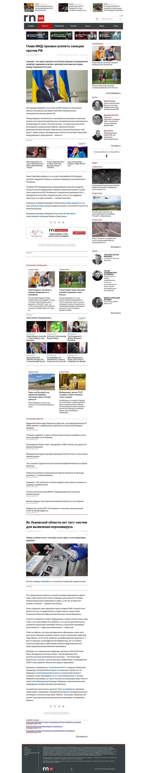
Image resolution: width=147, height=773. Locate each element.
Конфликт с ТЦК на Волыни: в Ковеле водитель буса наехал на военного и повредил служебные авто (56, 483)
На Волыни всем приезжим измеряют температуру (44, 726)
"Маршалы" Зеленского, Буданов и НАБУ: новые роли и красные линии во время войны (112, 121)
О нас (26, 747)
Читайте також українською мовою (67, 55)
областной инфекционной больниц (41, 681)
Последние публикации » (36, 265)
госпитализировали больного (48, 673)
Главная (31, 26)
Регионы (73, 26)
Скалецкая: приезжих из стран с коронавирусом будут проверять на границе (53, 722)
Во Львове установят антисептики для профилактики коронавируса (50, 731)
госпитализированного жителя (70, 676)
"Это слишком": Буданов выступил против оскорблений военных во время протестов (56, 464)
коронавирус (64, 713)
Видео (101, 26)
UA (120, 15)
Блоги (116, 26)
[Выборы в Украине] (110, 39)
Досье (87, 26)
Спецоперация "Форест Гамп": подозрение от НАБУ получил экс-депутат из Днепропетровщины (56, 446)
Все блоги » (116, 146)
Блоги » (95, 97)
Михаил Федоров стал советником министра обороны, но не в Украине (55, 501)
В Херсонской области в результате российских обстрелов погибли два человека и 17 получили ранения (55, 474)
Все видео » (116, 247)
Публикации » (98, 44)
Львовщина (54, 713)
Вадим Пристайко (59, 245)
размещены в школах (35, 660)
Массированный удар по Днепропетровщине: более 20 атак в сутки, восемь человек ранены (57, 455)
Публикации (59, 26)
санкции (48, 245)
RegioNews (45, 581)
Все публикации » (113, 93)
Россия (41, 245)
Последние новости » (35, 419)
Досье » (95, 251)
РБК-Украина (63, 108)
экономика (71, 245)
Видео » (95, 163)
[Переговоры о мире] (86, 39)
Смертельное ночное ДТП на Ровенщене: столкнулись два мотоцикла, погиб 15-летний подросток (54, 509)
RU (122, 15)
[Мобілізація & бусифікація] (61, 39)
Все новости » (82, 736)
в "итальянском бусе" (56, 667)
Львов (47, 713)
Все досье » (116, 313)
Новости (45, 26)
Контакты (27, 749)
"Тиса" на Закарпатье (66, 689)
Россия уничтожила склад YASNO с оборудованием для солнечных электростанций (53, 493)
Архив (26, 754)
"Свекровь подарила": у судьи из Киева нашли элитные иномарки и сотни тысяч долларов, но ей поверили (56, 436)
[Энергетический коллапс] (37, 39)
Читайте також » (32, 720)
